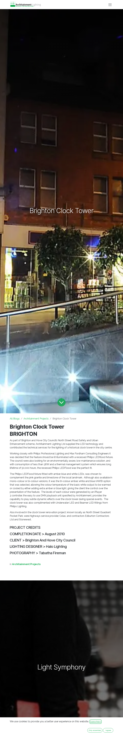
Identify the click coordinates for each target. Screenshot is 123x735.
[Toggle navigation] (110, 4)
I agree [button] (108, 730)
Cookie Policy (95, 722)
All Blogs (15, 418)
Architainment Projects (36, 418)
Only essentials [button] (95, 730)
